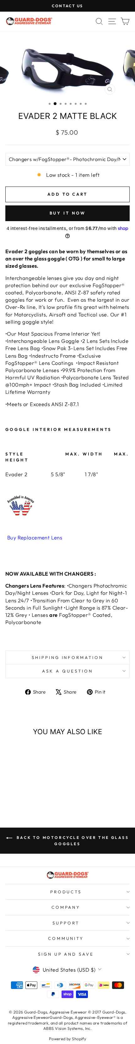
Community (66, 938)
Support (65, 922)
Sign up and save (66, 954)
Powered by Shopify (67, 1038)
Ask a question (67, 670)
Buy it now (68, 212)
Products (66, 891)
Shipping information (68, 657)
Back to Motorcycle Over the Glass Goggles (72, 840)
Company (66, 907)
